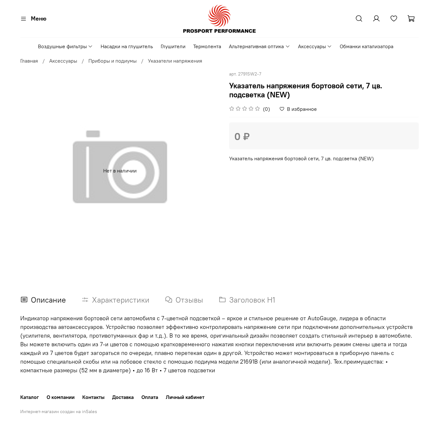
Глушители (173, 46)
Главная (29, 60)
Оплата (149, 397)
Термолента (207, 46)
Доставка (123, 397)
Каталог (29, 397)
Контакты (93, 397)
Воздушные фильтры (62, 46)
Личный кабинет (185, 397)
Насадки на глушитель (127, 46)
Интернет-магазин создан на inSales (58, 411)
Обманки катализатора (366, 46)
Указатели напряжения (175, 60)
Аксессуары (312, 46)
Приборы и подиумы (112, 60)
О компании (61, 397)
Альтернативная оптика (256, 46)
